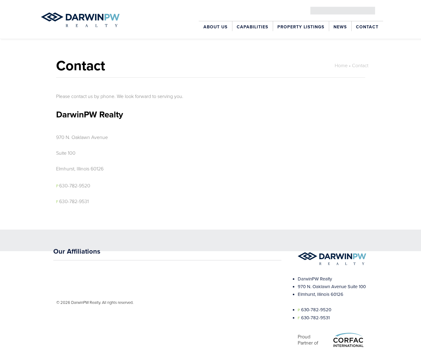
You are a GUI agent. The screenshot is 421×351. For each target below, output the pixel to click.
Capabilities (252, 27)
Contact (367, 27)
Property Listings (300, 27)
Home (341, 66)
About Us (215, 27)
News (340, 27)
